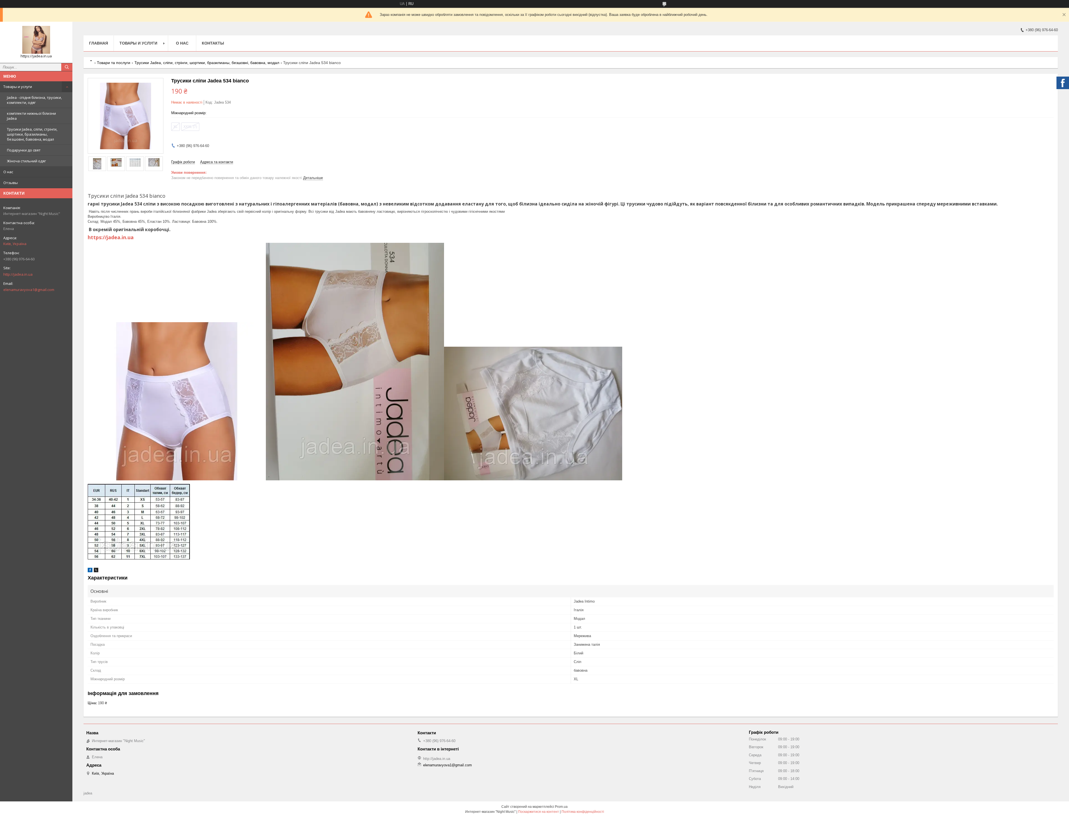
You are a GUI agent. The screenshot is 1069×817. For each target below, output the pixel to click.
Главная (98, 43)
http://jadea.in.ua (18, 274)
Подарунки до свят (24, 150)
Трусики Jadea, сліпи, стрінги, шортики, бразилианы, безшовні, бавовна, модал (32, 134)
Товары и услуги (17, 86)
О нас (8, 171)
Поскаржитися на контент (538, 812)
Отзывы (10, 182)
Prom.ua (561, 807)
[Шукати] (66, 67)
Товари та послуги (113, 62)
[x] (96, 571)
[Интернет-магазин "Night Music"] (36, 40)
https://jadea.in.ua (111, 237)
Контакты (213, 43)
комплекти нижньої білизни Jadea (31, 116)
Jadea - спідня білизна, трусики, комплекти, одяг (34, 100)
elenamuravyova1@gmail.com (28, 289)
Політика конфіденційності (583, 812)
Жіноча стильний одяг (26, 160)
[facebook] (90, 571)
